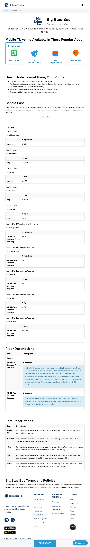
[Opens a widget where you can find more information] (80, 543)
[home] (15, 5)
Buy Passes (45, 543)
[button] (82, 5)
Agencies (6, 11)
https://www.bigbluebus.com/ (45, 487)
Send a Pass (20, 107)
